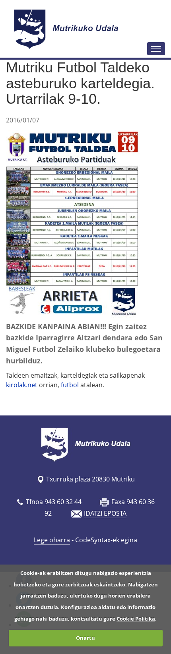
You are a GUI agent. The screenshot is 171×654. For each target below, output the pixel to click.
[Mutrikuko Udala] (67, 29)
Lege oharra (52, 540)
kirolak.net (22, 384)
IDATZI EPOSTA (105, 513)
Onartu (85, 637)
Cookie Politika (136, 618)
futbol (70, 384)
